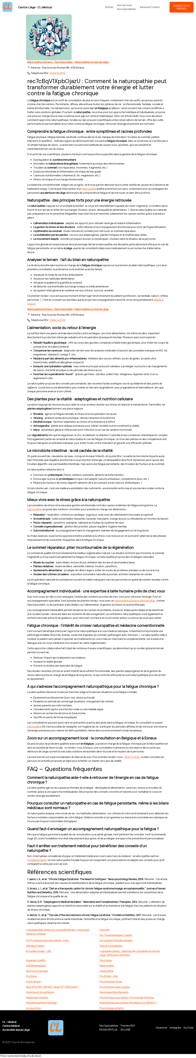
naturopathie (34, 509)
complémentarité (37, 860)
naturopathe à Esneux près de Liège (134, 600)
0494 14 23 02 (57, 73)
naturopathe (89, 188)
